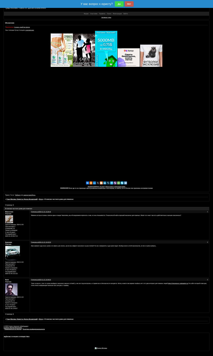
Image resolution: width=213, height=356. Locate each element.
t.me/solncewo (29, 30)
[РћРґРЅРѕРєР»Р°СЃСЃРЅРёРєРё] (90, 182)
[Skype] (122, 182)
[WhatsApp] (118, 182)
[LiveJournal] (108, 182)
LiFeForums (24, 326)
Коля (7, 280)
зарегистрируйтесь (29, 195)
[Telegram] (125, 182)
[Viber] (115, 182)
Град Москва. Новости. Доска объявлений (22, 199)
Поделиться (35, 211)
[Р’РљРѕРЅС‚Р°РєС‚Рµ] (87, 182)
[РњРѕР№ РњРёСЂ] (94, 182)
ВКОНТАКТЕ (110, 186)
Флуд (41, 199)
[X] (97, 182)
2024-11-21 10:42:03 (45, 242)
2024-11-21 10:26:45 (45, 211)
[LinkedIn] (104, 182)
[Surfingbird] (111, 182)
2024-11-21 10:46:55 (45, 279)
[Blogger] (101, 182)
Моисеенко (9, 212)
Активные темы (106, 17)
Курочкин (8, 242)
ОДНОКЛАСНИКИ (119, 186)
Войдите (17, 195)
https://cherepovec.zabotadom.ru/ (178, 283)
